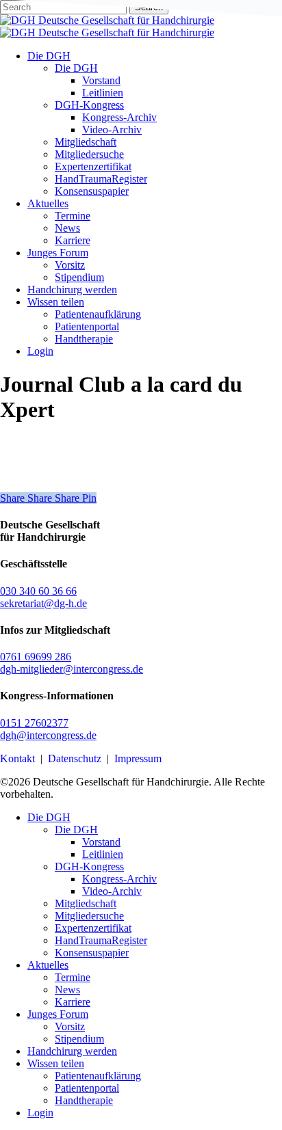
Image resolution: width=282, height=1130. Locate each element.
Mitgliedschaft (85, 903)
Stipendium (79, 1039)
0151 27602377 (34, 723)
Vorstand (101, 842)
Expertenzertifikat (93, 928)
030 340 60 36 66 (38, 591)
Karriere (72, 1002)
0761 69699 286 (35, 656)
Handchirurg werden (72, 1051)
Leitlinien (102, 854)
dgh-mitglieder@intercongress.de (71, 669)
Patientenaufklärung (98, 1075)
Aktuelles (47, 965)
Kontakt (17, 758)
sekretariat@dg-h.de (43, 603)
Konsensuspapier (92, 952)
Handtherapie (84, 1100)
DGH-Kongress (89, 866)
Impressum (138, 758)
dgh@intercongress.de (48, 735)
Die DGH (48, 817)
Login (40, 1112)
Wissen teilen (55, 1063)
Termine (72, 977)
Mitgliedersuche (89, 916)
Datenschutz (74, 758)
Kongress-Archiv (119, 879)
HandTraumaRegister (101, 940)
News (67, 989)
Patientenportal (87, 1088)
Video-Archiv (112, 891)
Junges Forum (57, 1014)
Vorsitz (70, 1026)
